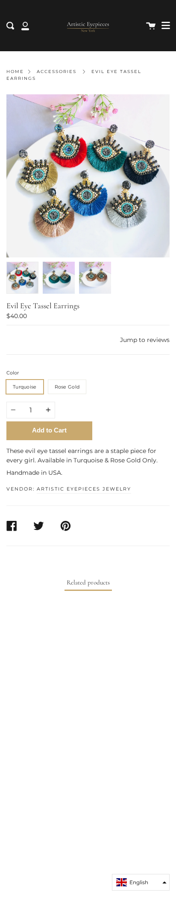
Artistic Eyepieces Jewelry (84, 489)
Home (15, 71)
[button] (141, 882)
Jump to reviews (145, 340)
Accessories (56, 71)
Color (12, 373)
